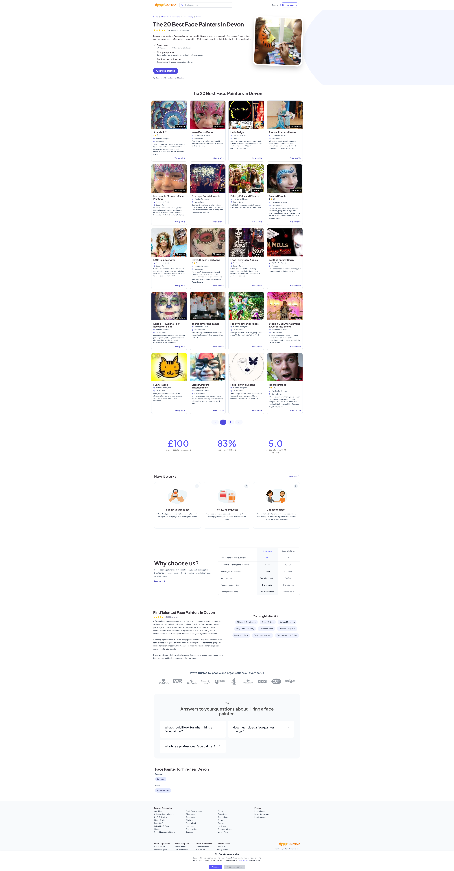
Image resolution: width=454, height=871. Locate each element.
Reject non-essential (234, 867)
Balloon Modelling (287, 622)
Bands (220, 811)
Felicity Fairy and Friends (244, 196)
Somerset (160, 779)
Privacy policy (222, 850)
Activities (158, 811)
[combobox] (196, 5)
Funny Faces (160, 384)
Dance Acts (190, 817)
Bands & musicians (261, 814)
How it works (159, 847)
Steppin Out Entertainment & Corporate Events (284, 325)
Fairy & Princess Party (245, 629)
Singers (157, 829)
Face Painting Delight (242, 384)
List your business (289, 5)
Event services (260, 817)
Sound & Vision (192, 829)
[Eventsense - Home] (165, 5)
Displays (189, 820)
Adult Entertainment (194, 811)
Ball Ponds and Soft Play (287, 635)
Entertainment (260, 811)
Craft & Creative (160, 817)
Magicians (190, 826)
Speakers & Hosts (225, 829)
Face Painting (188, 17)
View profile (180, 158)
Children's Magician (287, 629)
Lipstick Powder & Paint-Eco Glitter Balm (167, 325)
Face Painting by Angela (244, 259)
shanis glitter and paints (205, 323)
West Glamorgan (163, 790)
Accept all (215, 867)
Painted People (277, 196)
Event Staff (158, 823)
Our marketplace (202, 847)
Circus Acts (190, 814)
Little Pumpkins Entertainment (200, 386)
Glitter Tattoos (268, 622)
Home (155, 17)
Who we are (200, 850)
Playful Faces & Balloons (206, 259)
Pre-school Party (241, 635)
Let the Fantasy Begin (281, 259)
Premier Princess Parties (282, 132)
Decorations (222, 817)
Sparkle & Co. (161, 132)
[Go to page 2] (239, 422)
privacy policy (243, 860)
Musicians (222, 826)
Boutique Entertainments (206, 196)
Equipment (222, 820)
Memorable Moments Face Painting (168, 197)
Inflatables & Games (162, 826)
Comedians (222, 814)
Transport (190, 832)
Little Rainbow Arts (164, 259)
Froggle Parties (277, 384)
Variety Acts (223, 832)
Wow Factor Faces (202, 132)
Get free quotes (165, 70)
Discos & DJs (159, 820)
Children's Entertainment (170, 17)
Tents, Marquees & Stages (164, 832)
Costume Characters (262, 635)
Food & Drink (191, 823)
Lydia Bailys (237, 132)
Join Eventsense (181, 850)
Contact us (221, 847)
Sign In (275, 5)
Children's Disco (266, 629)
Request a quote (160, 850)
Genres (220, 823)
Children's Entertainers (246, 622)
